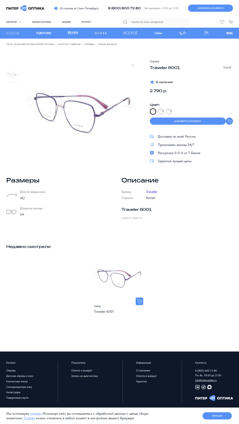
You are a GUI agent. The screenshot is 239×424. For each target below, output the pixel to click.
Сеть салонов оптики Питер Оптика (30, 44)
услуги (86, 22)
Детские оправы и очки (19, 375)
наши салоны (41, 22)
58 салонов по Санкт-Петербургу (79, 8)
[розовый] (169, 111)
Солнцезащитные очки (19, 386)
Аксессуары (13, 392)
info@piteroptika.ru (206, 380)
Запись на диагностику (84, 375)
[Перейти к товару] (139, 301)
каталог (11, 22)
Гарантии (141, 381)
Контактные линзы (17, 381)
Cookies (29, 418)
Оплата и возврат (81, 370)
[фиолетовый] (161, 111)
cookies (35, 413)
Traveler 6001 (104, 311)
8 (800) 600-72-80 (124, 8)
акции (66, 22)
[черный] (153, 111)
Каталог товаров (69, 44)
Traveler (151, 192)
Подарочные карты (17, 397)
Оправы (89, 44)
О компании (143, 370)
